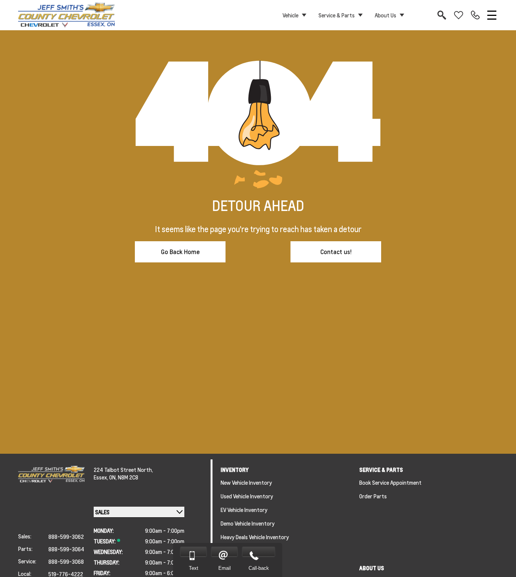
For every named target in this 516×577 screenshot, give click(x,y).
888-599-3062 (66, 536)
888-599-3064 (66, 549)
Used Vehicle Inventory (247, 496)
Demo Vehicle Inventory (248, 523)
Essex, (101, 477)
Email (224, 568)
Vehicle (290, 15)
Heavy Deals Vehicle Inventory (255, 537)
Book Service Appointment (390, 482)
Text (193, 568)
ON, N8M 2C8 (123, 477)
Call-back (259, 568)
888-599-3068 (66, 561)
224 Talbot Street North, (123, 469)
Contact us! (336, 252)
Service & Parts (336, 15)
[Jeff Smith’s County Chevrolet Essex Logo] (66, 15)
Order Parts (373, 496)
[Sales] (475, 15)
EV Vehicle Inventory (244, 509)
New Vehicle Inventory (246, 482)
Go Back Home (180, 252)
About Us (385, 15)
